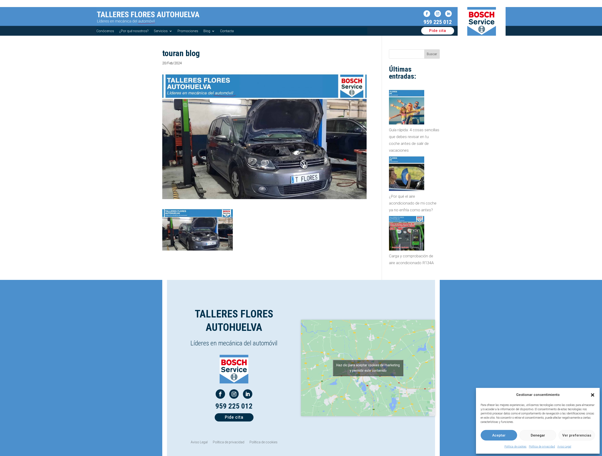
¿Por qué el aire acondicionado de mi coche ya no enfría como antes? (412, 203)
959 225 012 (438, 22)
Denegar (538, 435)
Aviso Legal (564, 446)
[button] (592, 395)
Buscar (432, 54)
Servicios (161, 31)
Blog (206, 31)
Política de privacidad (542, 446)
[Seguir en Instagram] (437, 13)
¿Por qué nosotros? (134, 31)
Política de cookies (515, 446)
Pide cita (437, 30)
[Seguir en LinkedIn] (448, 13)
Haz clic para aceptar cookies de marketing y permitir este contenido (368, 367)
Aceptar (499, 435)
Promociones (188, 31)
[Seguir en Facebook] (427, 13)
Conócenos (105, 31)
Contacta (227, 31)
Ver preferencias (576, 435)
